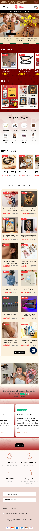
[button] (18, 33)
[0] (35, 7)
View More (19, 445)
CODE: (6, 42)
